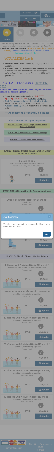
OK (46, 234)
